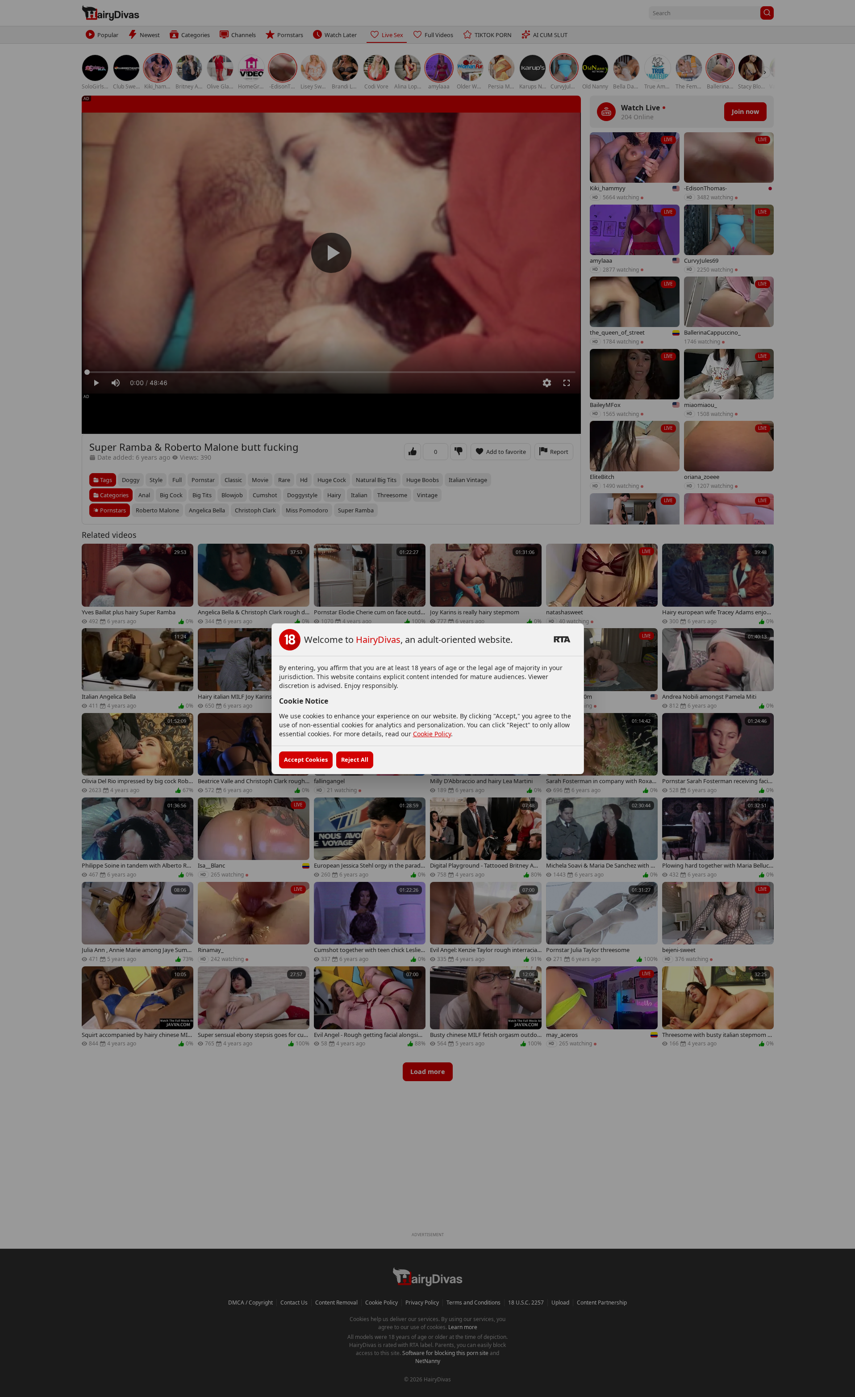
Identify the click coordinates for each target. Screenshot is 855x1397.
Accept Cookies (306, 759)
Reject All (354, 759)
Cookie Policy (432, 734)
